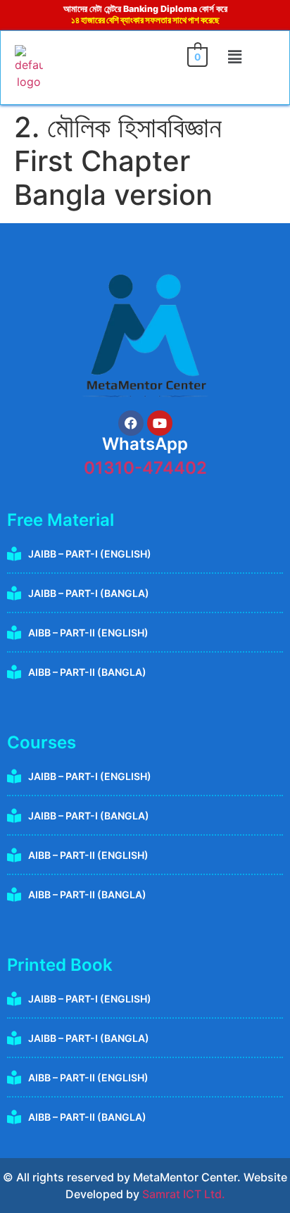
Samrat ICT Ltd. (183, 1194)
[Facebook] (131, 423)
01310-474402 (145, 468)
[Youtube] (159, 423)
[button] (235, 57)
